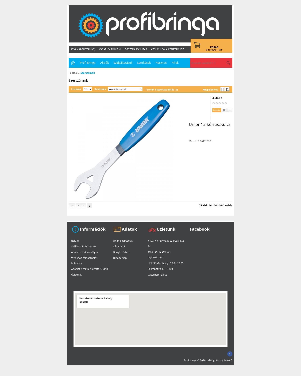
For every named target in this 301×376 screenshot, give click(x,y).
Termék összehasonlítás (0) (161, 89)
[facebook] (229, 353)
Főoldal (73, 73)
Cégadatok (119, 246)
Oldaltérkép (120, 258)
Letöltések (144, 63)
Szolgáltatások (123, 63)
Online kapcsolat (123, 240)
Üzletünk (76, 274)
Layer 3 (228, 360)
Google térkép (121, 252)
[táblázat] (222, 89)
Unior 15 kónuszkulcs (209, 124)
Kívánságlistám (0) (83, 49)
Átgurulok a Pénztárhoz (167, 49)
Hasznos (161, 63)
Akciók (104, 63)
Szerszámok (87, 73)
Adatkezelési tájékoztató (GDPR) (89, 269)
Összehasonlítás (136, 49)
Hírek (175, 63)
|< (72, 205)
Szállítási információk (83, 246)
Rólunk (75, 240)
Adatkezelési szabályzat (85, 252)
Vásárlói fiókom (110, 49)
